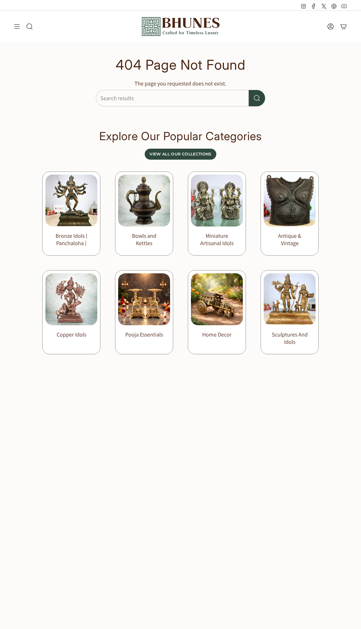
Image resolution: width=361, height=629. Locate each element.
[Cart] (343, 26)
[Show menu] (17, 26)
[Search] (257, 98)
